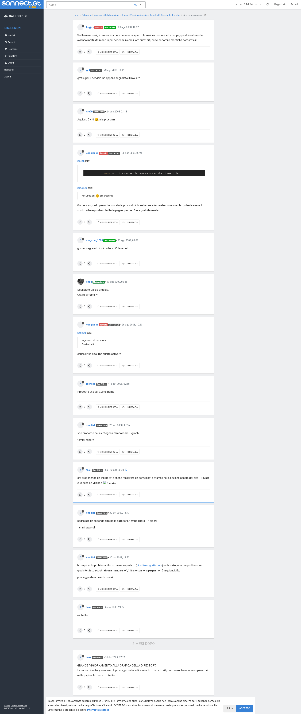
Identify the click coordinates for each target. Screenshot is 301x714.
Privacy (7, 706)
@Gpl (80, 161)
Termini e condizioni (19, 706)
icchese (90, 383)
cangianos (92, 153)
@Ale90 (82, 188)
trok (88, 470)
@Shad (81, 332)
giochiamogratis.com (149, 565)
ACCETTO (244, 708)
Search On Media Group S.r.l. (21, 708)
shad (89, 281)
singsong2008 (94, 240)
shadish (90, 425)
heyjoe (90, 27)
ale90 (89, 111)
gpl (88, 70)
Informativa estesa (98, 709)
